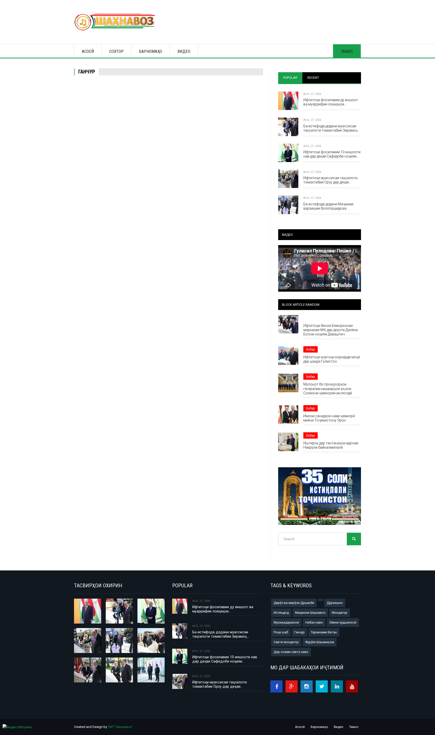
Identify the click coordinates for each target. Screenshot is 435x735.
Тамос (347, 51)
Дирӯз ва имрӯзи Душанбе (294, 603)
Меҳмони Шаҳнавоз (310, 612)
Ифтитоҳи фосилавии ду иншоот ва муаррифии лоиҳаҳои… (330, 102)
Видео (183, 51)
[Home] (117, 22)
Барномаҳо (150, 51)
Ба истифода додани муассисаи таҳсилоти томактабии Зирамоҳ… (331, 128)
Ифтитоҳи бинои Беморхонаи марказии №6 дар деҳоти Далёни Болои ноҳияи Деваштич (330, 330)
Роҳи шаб (281, 632)
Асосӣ (88, 51)
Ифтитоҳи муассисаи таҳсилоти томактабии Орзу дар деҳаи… (330, 180)
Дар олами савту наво (291, 652)
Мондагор (339, 612)
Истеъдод (281, 612)
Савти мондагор (286, 642)
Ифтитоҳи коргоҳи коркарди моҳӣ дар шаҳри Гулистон (331, 359)
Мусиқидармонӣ (286, 622)
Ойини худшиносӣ (342, 622)
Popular (290, 78)
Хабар (315, 318)
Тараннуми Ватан (324, 632)
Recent (313, 78)
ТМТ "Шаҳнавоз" (120, 727)
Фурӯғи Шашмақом (319, 642)
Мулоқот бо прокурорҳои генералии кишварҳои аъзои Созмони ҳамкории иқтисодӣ (327, 388)
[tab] (290, 77)
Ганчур (299, 632)
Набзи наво (314, 622)
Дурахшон (335, 603)
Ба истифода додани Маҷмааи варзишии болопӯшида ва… (328, 206)
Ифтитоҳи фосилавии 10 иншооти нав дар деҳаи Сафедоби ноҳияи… (331, 154)
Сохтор (116, 51)
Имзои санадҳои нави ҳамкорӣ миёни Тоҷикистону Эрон (329, 418)
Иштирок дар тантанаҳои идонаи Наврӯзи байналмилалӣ (330, 445)
